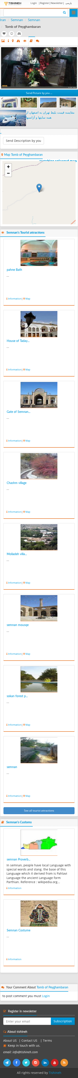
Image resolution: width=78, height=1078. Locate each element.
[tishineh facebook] (17, 1063)
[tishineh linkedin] (46, 1063)
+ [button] (8, 166)
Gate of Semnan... (18, 411)
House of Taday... (18, 341)
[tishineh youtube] (55, 1063)
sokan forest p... (17, 696)
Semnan (17, 20)
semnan (12, 767)
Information (14, 298)
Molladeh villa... (17, 554)
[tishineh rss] (64, 1063)
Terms (47, 1041)
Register (44, 3)
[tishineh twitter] (27, 1063)
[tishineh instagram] (36, 1063)
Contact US (29, 1041)
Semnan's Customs (19, 822)
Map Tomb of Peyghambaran (23, 154)
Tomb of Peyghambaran (52, 987)
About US (10, 1041)
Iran (3, 20)
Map (27, 298)
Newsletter (57, 3)
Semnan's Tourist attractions (25, 232)
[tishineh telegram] (8, 1063)
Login (34, 3)
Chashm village (16, 483)
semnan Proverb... (18, 859)
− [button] (8, 173)
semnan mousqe (18, 625)
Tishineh (55, 1073)
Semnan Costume (18, 930)
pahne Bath (14, 269)
